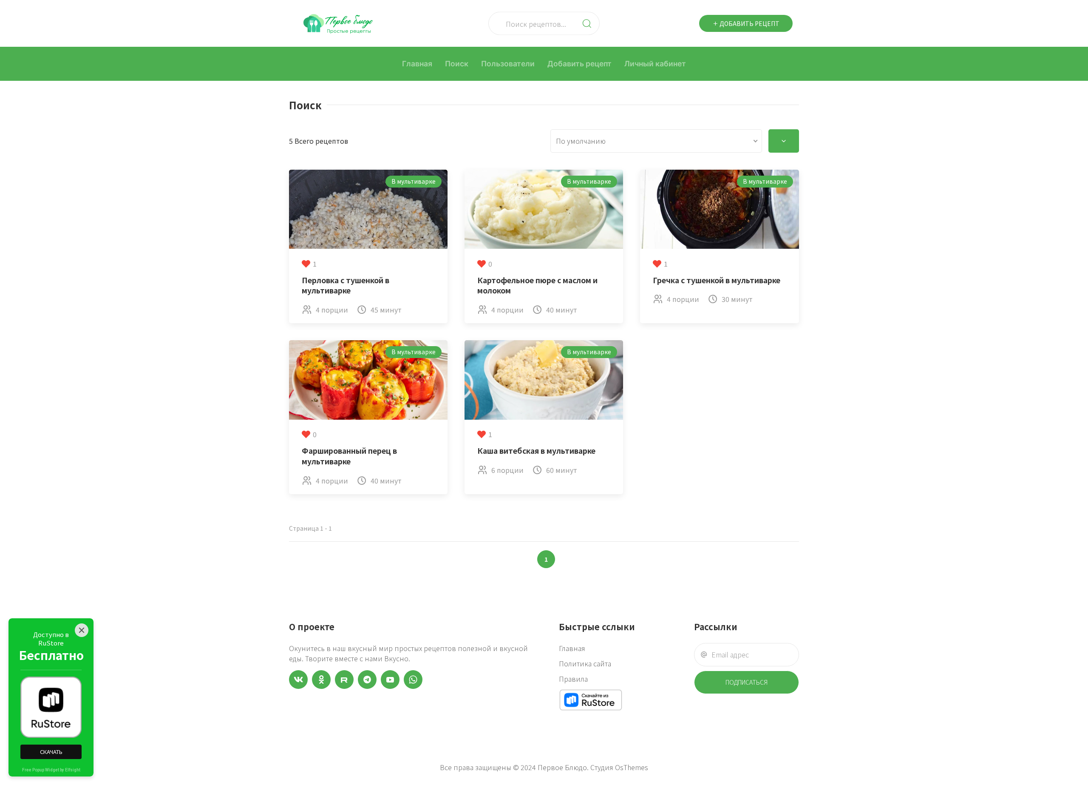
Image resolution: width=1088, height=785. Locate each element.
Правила (573, 679)
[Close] (81, 630)
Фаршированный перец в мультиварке (349, 455)
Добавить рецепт (748, 23)
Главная (417, 63)
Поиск (456, 63)
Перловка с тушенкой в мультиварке (345, 285)
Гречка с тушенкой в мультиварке (716, 280)
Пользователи (508, 63)
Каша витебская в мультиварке (536, 450)
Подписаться (746, 682)
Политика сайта (585, 663)
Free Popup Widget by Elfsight (51, 770)
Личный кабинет (655, 63)
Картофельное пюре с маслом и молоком (537, 285)
